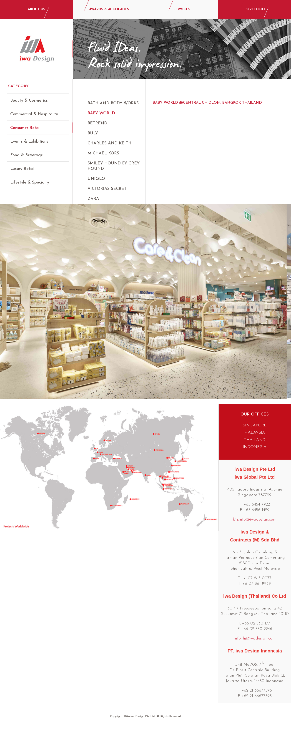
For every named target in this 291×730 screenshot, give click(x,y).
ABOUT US (36, 9)
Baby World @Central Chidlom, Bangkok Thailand (207, 103)
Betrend (97, 123)
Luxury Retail (22, 169)
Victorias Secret (107, 189)
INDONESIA (254, 447)
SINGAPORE (255, 425)
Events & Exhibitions (29, 142)
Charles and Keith (109, 143)
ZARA (93, 199)
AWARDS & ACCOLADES (109, 9)
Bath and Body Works (113, 103)
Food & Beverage (26, 155)
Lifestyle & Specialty (29, 183)
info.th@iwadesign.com (255, 639)
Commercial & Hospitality (34, 114)
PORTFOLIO (254, 9)
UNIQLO (96, 179)
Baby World (101, 113)
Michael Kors (103, 153)
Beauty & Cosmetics (29, 101)
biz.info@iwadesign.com (254, 520)
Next (284, 301)
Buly (93, 133)
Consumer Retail (25, 128)
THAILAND (255, 440)
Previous (7, 301)
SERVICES (181, 9)
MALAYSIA (254, 433)
